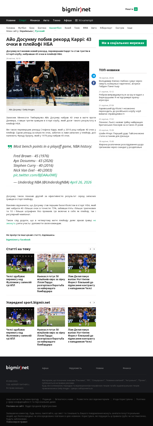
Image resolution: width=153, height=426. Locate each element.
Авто (46, 20)
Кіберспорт (106, 27)
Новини (10, 20)
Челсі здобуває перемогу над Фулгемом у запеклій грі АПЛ (19, 280)
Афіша (68, 20)
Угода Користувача (123, 399)
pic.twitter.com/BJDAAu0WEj (35, 174)
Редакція (46, 399)
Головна (10, 27)
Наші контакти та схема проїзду (22, 399)
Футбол (22, 27)
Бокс (32, 27)
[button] (90, 249)
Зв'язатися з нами (64, 399)
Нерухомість (75, 368)
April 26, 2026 (81, 182)
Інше (129, 27)
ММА (85, 27)
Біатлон (42, 27)
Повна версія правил (16, 421)
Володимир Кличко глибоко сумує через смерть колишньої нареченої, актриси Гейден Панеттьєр (120, 83)
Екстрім (120, 27)
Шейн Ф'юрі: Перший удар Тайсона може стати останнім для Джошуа (121, 134)
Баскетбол (55, 27)
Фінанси (35, 20)
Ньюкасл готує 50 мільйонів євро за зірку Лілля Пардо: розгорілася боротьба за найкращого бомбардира (51, 283)
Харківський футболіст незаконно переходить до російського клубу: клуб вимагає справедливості (120, 111)
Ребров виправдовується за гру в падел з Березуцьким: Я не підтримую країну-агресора (121, 97)
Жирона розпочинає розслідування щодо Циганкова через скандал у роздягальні (121, 146)
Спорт (22, 20)
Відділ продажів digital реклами (41, 406)
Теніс (77, 27)
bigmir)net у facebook (18, 239)
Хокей (68, 27)
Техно (56, 20)
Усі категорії (86, 20)
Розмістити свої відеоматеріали (93, 399)
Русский (40, 30)
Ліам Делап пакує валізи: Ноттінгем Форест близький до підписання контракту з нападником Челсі (81, 282)
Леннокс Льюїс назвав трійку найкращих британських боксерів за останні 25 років (121, 123)
